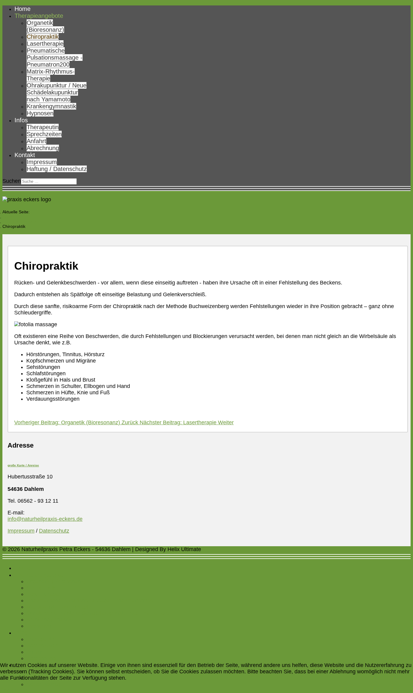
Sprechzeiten (44, 134)
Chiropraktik (43, 36)
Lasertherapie (45, 43)
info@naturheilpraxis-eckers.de (45, 519)
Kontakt (25, 155)
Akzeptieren (14, 690)
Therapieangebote (39, 15)
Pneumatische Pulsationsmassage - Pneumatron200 (55, 57)
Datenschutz (54, 531)
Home (23, 8)
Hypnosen (40, 113)
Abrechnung (43, 148)
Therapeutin (43, 127)
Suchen (11, 181)
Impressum (42, 162)
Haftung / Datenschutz (57, 169)
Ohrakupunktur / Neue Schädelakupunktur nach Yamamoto (56, 92)
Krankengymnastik (51, 106)
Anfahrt (36, 141)
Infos (21, 120)
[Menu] (206, 188)
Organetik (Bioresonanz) (45, 26)
